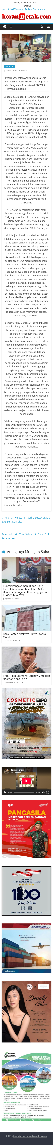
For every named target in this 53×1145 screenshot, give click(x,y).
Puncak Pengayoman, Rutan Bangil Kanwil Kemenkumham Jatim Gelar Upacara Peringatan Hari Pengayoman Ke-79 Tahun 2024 (25, 590)
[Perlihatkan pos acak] (48, 27)
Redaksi (24, 70)
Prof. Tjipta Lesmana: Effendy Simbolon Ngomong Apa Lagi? (26, 677)
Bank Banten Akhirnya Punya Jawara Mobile (24, 635)
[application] (26, 781)
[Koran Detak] (5, 27)
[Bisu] (43, 792)
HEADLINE (9, 66)
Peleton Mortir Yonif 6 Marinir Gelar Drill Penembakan (26, 536)
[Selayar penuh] (47, 792)
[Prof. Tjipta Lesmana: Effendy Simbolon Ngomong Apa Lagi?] (26, 648)
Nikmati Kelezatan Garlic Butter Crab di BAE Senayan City (26, 519)
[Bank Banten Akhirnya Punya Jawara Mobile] (26, 606)
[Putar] (5, 792)
